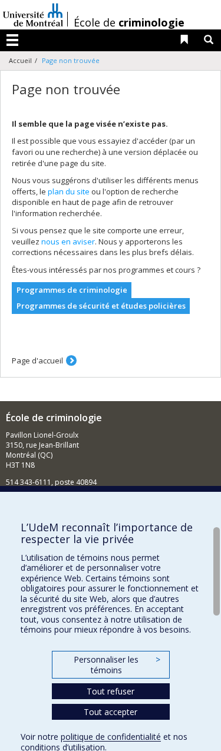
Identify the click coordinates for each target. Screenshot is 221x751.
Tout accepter (110, 711)
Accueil (20, 60)
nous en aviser (68, 241)
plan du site (69, 191)
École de (129, 22)
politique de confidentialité (111, 736)
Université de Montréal (33, 15)
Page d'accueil (37, 360)
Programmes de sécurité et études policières (101, 305)
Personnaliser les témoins (117, 665)
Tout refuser (110, 691)
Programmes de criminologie (72, 289)
